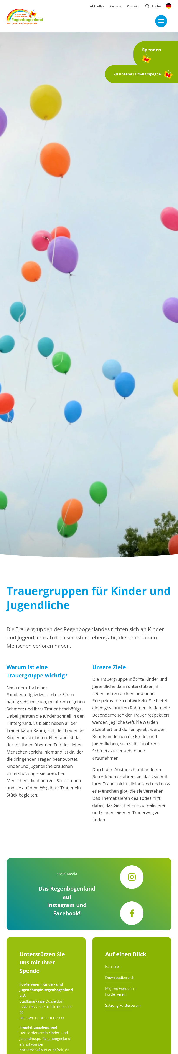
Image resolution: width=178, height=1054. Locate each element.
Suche (156, 6)
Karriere (112, 966)
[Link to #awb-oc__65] (147, 6)
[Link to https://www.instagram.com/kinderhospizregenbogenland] (131, 877)
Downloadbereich (119, 977)
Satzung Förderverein (123, 1005)
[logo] (25, 11)
